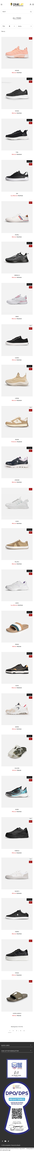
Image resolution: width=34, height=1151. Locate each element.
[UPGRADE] (17, 462)
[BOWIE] (17, 792)
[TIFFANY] (17, 955)
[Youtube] (5, 1141)
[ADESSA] (17, 709)
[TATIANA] (17, 93)
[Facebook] (2, 1141)
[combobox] (17, 12)
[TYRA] (17, 135)
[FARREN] (17, 914)
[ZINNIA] (17, 299)
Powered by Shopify (15, 1145)
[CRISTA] (17, 585)
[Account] (30, 4)
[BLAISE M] (17, 873)
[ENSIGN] (17, 627)
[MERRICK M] (17, 258)
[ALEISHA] (17, 340)
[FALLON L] (17, 544)
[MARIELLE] (17, 833)
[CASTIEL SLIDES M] (17, 996)
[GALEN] (17, 668)
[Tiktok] (8, 1141)
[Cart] (33, 4)
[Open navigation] (4, 4)
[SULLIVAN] (17, 750)
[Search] (31, 12)
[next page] (24, 1031)
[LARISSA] (17, 381)
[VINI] (17, 176)
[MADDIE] (17, 422)
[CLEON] (17, 504)
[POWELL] (17, 217)
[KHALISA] (17, 53)
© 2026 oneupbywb (5, 1145)
